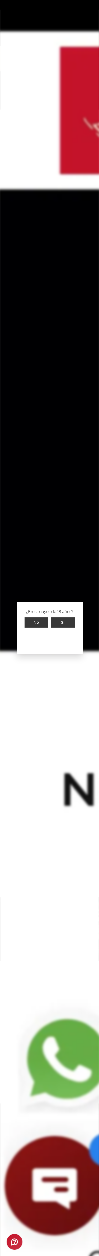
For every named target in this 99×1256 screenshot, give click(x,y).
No (36, 622)
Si (63, 622)
